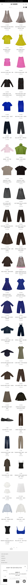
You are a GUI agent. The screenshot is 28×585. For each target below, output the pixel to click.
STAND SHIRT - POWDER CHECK (7, 519)
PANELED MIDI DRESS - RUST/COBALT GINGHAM (7, 295)
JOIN (18, 581)
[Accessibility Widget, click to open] (24, 581)
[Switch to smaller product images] (26, 7)
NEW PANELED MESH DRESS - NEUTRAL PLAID (20, 27)
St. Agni (7, 427)
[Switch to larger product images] (23, 7)
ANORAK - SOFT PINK (7, 159)
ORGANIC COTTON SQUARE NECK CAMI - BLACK (21, 476)
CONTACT (3, 556)
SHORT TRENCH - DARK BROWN (7, 271)
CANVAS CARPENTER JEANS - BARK (20, 430)
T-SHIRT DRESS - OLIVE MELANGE (21, 362)
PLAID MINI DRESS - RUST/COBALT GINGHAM (20, 295)
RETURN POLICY (4, 562)
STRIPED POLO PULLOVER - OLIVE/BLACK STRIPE (21, 407)
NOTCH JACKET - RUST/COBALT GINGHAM (7, 317)
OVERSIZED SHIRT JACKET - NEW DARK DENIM (7, 340)
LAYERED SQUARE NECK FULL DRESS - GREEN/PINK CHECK (20, 272)
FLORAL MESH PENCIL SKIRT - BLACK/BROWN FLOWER (20, 94)
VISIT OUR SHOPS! (4, 554)
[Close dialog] (26, 570)
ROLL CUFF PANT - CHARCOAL (20, 137)
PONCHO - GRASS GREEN (20, 159)
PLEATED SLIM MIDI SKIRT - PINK (21, 72)
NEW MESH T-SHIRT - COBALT (7, 116)
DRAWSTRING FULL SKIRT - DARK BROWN (7, 249)
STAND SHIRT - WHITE (21, 519)
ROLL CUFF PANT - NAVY (7, 137)
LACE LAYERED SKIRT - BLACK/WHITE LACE (7, 204)
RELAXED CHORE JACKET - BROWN (7, 385)
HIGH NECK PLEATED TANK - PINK (7, 72)
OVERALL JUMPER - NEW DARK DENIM (21, 340)
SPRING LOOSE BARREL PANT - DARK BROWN (21, 249)
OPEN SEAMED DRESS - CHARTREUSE (21, 50)
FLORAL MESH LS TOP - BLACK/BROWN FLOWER (7, 94)
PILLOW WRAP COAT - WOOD (7, 475)
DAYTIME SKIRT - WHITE (20, 498)
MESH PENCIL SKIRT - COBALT (20, 116)
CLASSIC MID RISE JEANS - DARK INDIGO (7, 453)
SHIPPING (3, 560)
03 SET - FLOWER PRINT (7, 498)
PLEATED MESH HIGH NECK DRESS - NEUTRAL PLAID (7, 27)
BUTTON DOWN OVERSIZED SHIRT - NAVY (7, 363)
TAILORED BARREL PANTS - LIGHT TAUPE (21, 453)
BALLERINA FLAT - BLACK (7, 429)
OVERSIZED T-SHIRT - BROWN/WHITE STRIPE (7, 181)
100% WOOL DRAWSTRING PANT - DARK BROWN (7, 226)
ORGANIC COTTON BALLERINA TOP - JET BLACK (7, 541)
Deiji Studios (7, 496)
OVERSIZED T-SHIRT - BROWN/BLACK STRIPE (21, 181)
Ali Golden (7, 24)
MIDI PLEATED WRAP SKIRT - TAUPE (7, 407)
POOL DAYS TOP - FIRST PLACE (21, 540)
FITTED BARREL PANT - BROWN (21, 385)
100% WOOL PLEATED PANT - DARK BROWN (20, 226)
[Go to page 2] (16, 547)
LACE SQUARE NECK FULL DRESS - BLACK (20, 204)
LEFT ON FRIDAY (21, 538)
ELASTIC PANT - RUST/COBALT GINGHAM (20, 317)
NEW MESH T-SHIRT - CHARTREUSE (7, 50)
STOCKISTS (3, 558)
